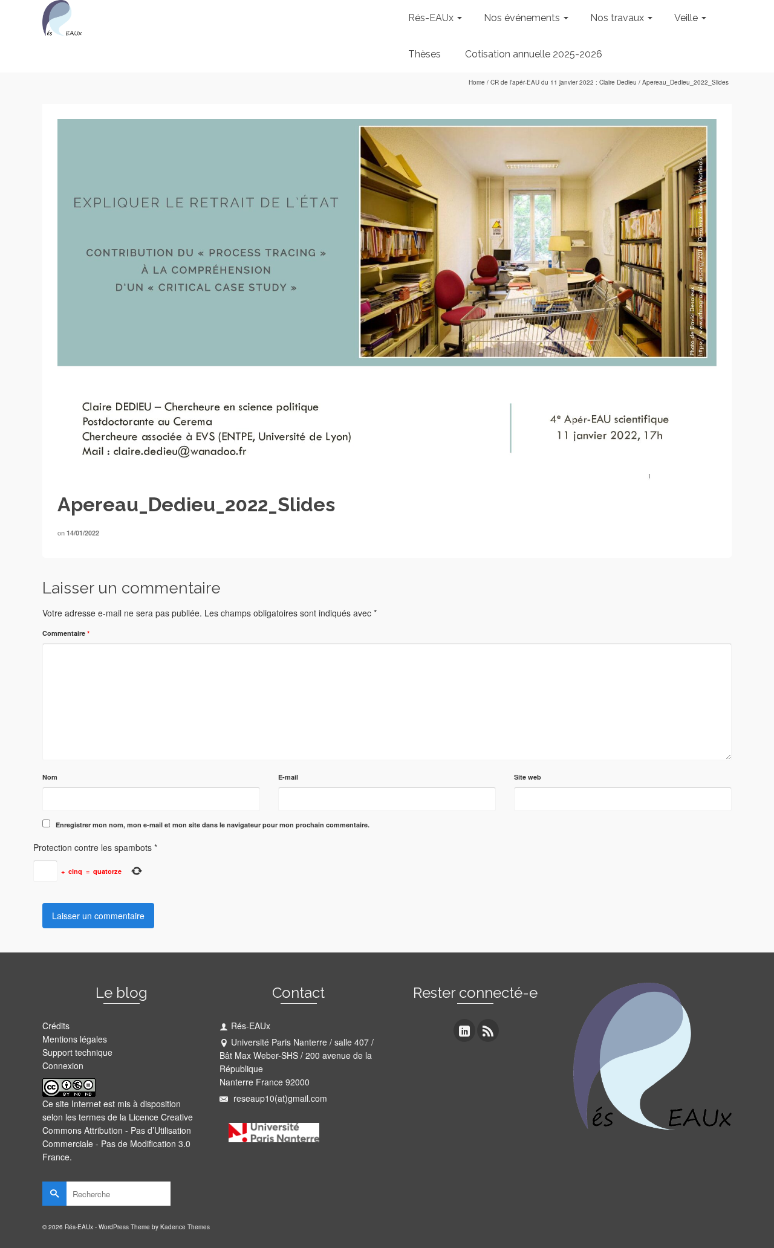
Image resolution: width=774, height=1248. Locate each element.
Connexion (62, 1065)
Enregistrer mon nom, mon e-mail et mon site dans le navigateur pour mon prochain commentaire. (212, 824)
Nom (49, 776)
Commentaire (65, 633)
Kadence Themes (185, 1227)
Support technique (77, 1052)
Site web (527, 776)
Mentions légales (74, 1039)
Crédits (56, 1026)
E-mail (288, 776)
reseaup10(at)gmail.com (279, 1098)
